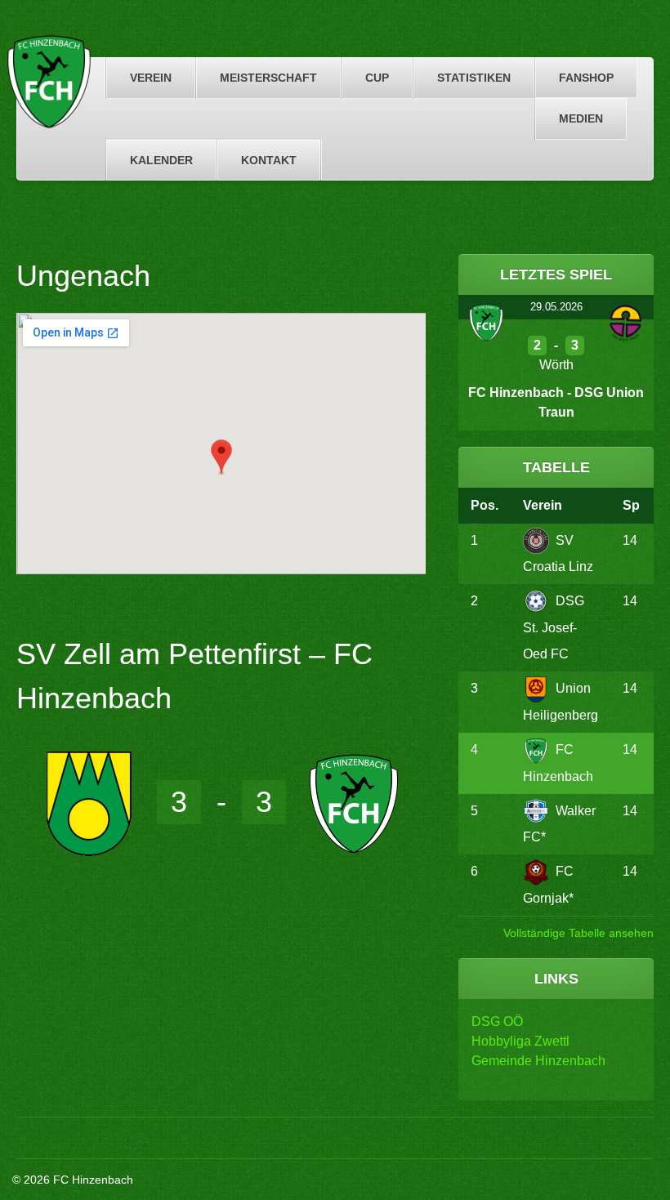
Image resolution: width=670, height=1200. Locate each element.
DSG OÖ (497, 1021)
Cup (377, 77)
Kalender (161, 160)
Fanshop (586, 77)
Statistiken (474, 77)
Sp (631, 505)
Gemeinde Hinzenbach (538, 1061)
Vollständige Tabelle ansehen (578, 932)
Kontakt (269, 160)
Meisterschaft (268, 77)
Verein (151, 77)
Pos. (484, 505)
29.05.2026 (556, 307)
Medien (581, 118)
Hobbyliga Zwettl (520, 1041)
